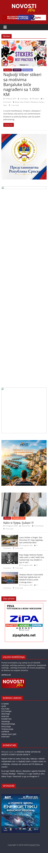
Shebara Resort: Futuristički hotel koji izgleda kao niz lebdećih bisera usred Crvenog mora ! (31, 578)
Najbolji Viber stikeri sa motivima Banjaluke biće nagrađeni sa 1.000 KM (22, 84)
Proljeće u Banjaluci (31, 102)
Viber (5, 105)
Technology (27, 70)
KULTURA (5, 709)
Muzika (7, 518)
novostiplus (24, 99)
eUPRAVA (5, 731)
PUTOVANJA (6, 711)
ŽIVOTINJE (5, 714)
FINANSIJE (5, 721)
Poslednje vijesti (18, 518)
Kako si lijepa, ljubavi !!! (18, 523)
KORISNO (17, 70)
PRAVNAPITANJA (8, 724)
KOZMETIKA (6, 719)
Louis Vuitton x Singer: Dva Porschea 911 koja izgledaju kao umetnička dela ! (31, 540)
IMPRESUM (6, 675)
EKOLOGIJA (6, 726)
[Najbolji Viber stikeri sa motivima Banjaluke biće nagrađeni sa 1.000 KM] (24, 42)
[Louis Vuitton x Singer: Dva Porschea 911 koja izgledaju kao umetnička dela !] (9, 536)
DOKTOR (5, 716)
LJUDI (3, 706)
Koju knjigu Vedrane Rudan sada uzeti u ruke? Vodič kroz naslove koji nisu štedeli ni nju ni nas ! (31, 559)
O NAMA (5, 704)
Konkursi (8, 70)
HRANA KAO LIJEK (8, 734)
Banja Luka (19, 102)
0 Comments (39, 526)
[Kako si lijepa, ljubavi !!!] (24, 494)
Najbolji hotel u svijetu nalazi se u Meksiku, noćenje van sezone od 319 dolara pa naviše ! (23, 764)
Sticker (41, 102)
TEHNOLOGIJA (7, 729)
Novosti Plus (26, 526)
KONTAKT (5, 736)
